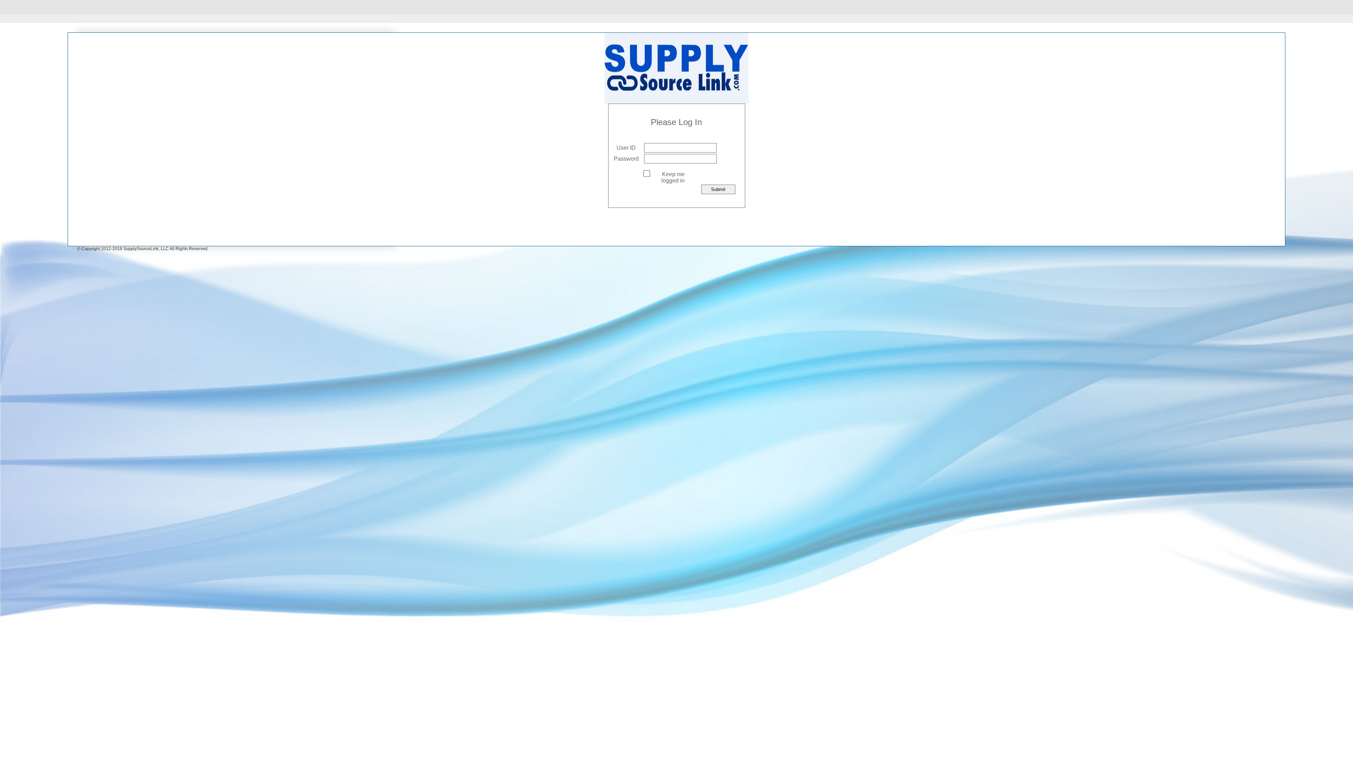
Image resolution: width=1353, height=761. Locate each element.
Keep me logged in (673, 177)
